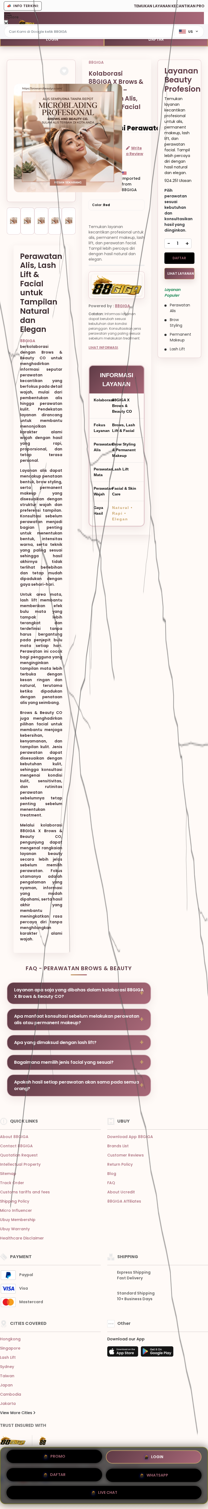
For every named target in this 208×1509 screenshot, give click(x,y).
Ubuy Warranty (15, 1229)
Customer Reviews (125, 1155)
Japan (6, 1385)
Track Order (12, 1183)
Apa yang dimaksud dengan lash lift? (55, 1042)
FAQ (111, 1183)
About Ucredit (121, 1192)
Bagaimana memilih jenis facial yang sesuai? (63, 1062)
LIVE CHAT (107, 1490)
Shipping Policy (14, 1201)
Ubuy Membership (17, 1219)
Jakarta (8, 1403)
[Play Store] (157, 1353)
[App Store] (123, 1353)
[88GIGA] (26, 22)
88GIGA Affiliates (124, 1201)
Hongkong (10, 1339)
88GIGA (27, 341)
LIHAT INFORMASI (103, 347)
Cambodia (10, 1394)
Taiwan (7, 1376)
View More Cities (16, 1412)
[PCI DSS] (12, 1440)
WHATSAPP (157, 1473)
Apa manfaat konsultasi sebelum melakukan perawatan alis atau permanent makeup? (76, 1019)
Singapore (10, 1348)
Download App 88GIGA (130, 1136)
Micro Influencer (16, 1210)
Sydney (7, 1366)
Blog (111, 1173)
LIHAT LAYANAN (180, 273)
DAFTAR (156, 39)
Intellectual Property (20, 1164)
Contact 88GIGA (16, 1146)
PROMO (57, 1458)
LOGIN (52, 39)
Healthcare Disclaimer (22, 1238)
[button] (64, 71)
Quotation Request (19, 1155)
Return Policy (120, 1164)
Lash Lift (8, 1357)
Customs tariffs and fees (25, 1192)
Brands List (118, 1146)
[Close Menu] (6, 23)
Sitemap (8, 1173)
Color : (101, 205)
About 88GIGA (14, 1136)
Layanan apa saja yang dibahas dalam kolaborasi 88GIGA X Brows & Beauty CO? (79, 993)
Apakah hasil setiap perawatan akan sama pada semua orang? (76, 1085)
